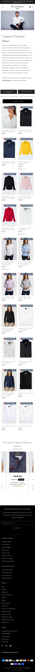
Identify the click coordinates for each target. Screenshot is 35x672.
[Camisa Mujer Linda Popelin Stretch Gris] (26, 283)
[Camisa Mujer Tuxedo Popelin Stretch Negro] (26, 117)
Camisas (21, 96)
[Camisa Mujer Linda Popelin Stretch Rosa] (26, 183)
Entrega (4, 589)
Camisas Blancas (6, 542)
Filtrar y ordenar (18, 101)
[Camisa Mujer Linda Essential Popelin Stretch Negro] (9, 315)
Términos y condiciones (8, 609)
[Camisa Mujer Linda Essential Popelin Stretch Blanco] (9, 248)
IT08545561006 (6, 634)
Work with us (5, 622)
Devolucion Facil (6, 614)
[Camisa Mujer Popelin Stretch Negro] (26, 348)
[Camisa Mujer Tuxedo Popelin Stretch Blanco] (9, 117)
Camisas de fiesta (7, 578)
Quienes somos (6, 611)
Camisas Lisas (6, 553)
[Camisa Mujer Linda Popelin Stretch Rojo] (9, 215)
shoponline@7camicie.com (9, 631)
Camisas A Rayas (6, 555)
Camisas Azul (5, 544)
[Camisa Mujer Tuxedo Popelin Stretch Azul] (9, 148)
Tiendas (4, 597)
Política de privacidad (8, 620)
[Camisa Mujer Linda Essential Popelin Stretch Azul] (9, 380)
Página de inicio (4, 96)
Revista (4, 600)
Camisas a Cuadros (7, 558)
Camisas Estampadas (8, 561)
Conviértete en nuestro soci (10, 652)
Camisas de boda (7, 572)
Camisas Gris (5, 550)
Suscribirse (17, 528)
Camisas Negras (6, 547)
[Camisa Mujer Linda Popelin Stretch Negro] (9, 183)
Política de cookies (7, 617)
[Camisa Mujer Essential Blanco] (9, 413)
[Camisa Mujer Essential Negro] (26, 380)
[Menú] (2, 7)
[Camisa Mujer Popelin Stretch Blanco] (26, 315)
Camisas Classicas (30, 96)
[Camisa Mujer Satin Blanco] (26, 413)
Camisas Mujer (13, 96)
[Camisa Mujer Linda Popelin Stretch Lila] (9, 283)
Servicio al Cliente (7, 595)
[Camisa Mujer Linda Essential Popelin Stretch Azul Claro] (26, 248)
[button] (16, 496)
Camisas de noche (7, 570)
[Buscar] (32, 7)
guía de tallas (6, 80)
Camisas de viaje (6, 575)
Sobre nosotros (6, 603)
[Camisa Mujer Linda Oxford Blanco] (26, 215)
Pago (3, 586)
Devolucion (5, 592)
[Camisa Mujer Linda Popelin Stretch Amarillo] (26, 148)
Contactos (5, 606)
